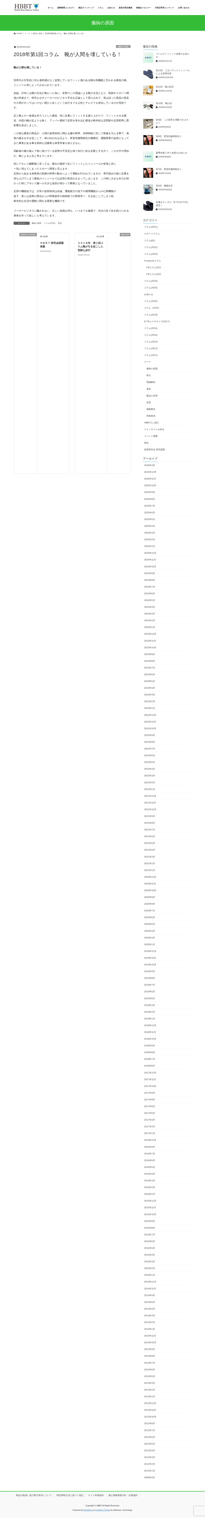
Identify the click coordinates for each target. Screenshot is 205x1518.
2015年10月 (150, 1214)
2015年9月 (149, 1221)
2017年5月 (149, 1113)
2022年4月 (149, 769)
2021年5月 (149, 843)
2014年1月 (149, 1329)
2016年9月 (149, 1147)
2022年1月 (149, 789)
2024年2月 (149, 620)
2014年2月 (149, 1322)
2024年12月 (150, 553)
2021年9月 (149, 816)
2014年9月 (149, 1295)
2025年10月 (150, 485)
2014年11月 (150, 1288)
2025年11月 (150, 478)
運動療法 (150, 409)
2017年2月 (149, 1126)
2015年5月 (149, 1248)
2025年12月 (150, 472)
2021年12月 (150, 796)
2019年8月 (149, 978)
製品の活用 (152, 395)
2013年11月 (150, 1335)
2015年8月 (149, 1228)
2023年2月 (149, 701)
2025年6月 (149, 512)
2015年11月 (150, 1207)
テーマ (147, 362)
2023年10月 (150, 647)
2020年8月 (149, 904)
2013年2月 (149, 1389)
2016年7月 (149, 1153)
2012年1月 (149, 1470)
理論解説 (150, 382)
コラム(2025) (151, 287)
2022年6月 (149, 755)
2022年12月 (150, 715)
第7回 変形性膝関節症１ (169, 169)
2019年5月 (149, 998)
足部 (60, 223)
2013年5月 (149, 1376)
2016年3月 (149, 1180)
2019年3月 (149, 1005)
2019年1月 (149, 1018)
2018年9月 (149, 1045)
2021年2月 (149, 863)
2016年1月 (149, 1194)
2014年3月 (149, 1315)
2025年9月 (149, 492)
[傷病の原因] (118, 353)
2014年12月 (150, 1281)
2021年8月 (149, 823)
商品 (146, 443)
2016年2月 (149, 1187)
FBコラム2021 (153, 267)
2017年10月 (150, 1086)
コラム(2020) (151, 301)
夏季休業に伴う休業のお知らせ (171, 152)
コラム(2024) (151, 281)
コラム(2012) (151, 355)
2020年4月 (149, 931)
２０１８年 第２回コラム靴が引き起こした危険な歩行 (90, 247)
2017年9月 (149, 1093)
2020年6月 (149, 917)
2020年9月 (149, 897)
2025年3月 (149, 532)
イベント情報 (151, 436)
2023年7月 (149, 667)
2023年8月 (149, 661)
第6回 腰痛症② (164, 185)
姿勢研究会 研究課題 (154, 449)
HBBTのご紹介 (151, 422)
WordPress (88, 1510)
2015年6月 (149, 1241)
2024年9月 (149, 573)
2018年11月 (150, 1032)
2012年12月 (150, 1403)
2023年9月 (149, 654)
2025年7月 (149, 506)
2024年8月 (149, 580)
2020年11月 (150, 883)
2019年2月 (149, 1012)
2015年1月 (149, 1275)
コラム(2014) (151, 341)
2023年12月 (150, 634)
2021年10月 (150, 809)
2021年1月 (149, 870)
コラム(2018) (49, 223)
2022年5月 (149, 762)
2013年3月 (149, 1383)
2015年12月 (150, 1200)
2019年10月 (150, 964)
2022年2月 (149, 782)
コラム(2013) (151, 348)
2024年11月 (150, 559)
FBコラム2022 (153, 274)
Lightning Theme (102, 1510)
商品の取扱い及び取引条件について (34, 1495)
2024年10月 (150, 566)
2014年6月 (149, 1302)
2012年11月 (150, 1410)
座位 (148, 375)
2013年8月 (149, 1356)
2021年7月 (149, 829)
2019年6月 (149, 991)
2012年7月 (149, 1430)
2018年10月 (150, 1039)
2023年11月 (150, 640)
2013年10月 (150, 1342)
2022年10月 (150, 728)
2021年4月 (149, 850)
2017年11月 (150, 1079)
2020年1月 (149, 944)
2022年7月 (149, 748)
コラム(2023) (151, 254)
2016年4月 (149, 1174)
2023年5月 (149, 681)
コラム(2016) (151, 328)
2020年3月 (149, 937)
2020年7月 (149, 910)
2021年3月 (149, 856)
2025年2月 (149, 539)
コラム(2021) (151, 227)
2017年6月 (149, 1106)
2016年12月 (150, 1140)
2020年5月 (149, 924)
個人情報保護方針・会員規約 (123, 1495)
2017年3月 (149, 1120)
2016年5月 (149, 1167)
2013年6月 (149, 1369)
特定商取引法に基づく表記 (70, 1495)
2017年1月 (149, 1133)
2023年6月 (149, 674)
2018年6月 (149, 1065)
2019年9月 (149, 971)
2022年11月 (150, 721)
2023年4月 (149, 688)
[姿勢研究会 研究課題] (25, 353)
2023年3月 (149, 694)
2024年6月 (149, 593)
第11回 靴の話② (165, 86)
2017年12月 (150, 1072)
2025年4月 (149, 526)
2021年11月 (150, 802)
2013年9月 (149, 1349)
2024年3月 (149, 613)
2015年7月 (149, 1234)
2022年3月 (149, 775)
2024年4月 (149, 607)
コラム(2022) (151, 247)
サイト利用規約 (96, 1495)
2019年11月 (150, 958)
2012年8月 (149, 1423)
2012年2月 (149, 1464)
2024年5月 (149, 600)
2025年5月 (149, 519)
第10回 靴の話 (164, 103)
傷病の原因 (123, 46)
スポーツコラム (152, 233)
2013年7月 (149, 1363)
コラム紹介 (149, 240)
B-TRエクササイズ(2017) (157, 321)
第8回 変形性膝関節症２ (169, 136)
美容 (148, 389)
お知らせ (148, 294)
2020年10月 (150, 890)
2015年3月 (149, 1261)
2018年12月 (150, 1025)
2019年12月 (150, 951)
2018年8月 (149, 1052)
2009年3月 (149, 1477)
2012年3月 (149, 1457)
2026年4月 (149, 465)
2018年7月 (149, 1059)
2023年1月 (149, 708)
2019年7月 (149, 985)
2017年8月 (149, 1099)
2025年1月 (149, 546)
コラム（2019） (152, 308)
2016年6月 (149, 1160)
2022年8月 (149, 742)
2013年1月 (149, 1396)
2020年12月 (150, 877)
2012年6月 (149, 1437)
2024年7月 (149, 586)
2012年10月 (150, 1416)
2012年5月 (149, 1443)
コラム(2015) (151, 335)
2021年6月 (149, 836)
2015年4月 (149, 1254)
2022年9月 (149, 735)
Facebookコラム (152, 260)
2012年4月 (149, 1450)
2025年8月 (149, 499)
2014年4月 (149, 1309)
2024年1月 (149, 627)
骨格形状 (150, 416)
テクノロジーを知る (154, 429)
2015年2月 (149, 1268)
